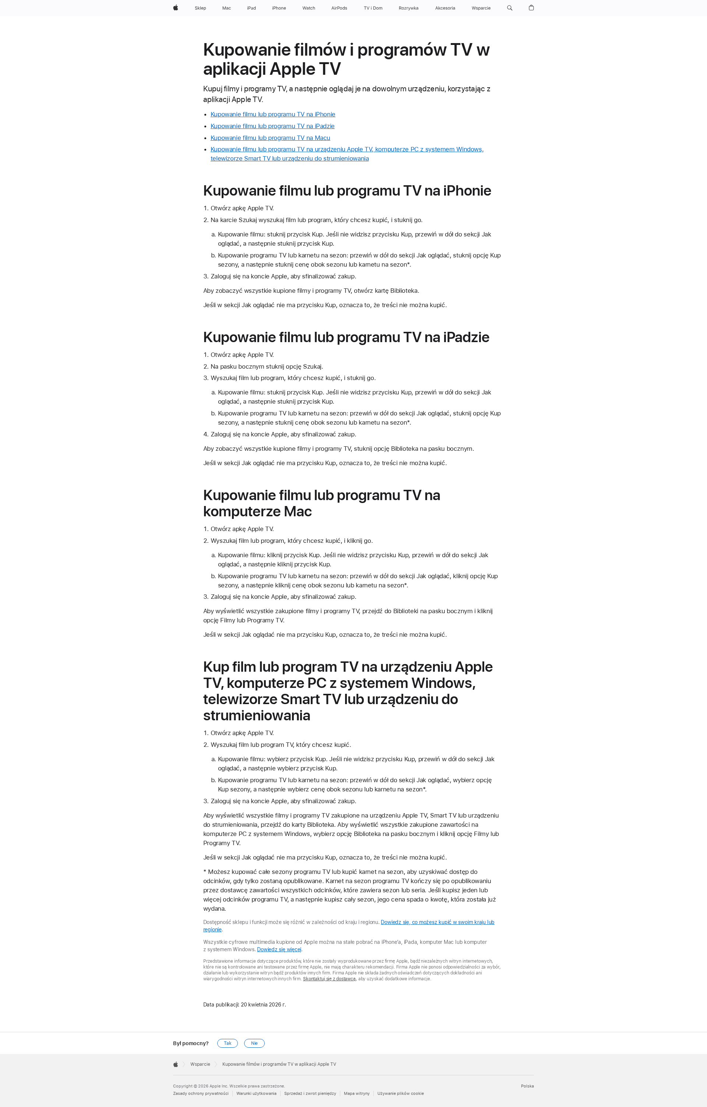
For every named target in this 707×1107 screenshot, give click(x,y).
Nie (254, 1043)
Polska (527, 1086)
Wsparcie (200, 1064)
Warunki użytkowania (256, 1093)
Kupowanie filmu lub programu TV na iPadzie (273, 126)
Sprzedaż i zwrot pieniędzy (310, 1093)
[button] (510, 8)
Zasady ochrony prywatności (201, 1093)
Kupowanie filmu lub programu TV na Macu (270, 137)
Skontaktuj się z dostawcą (329, 978)
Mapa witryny (357, 1093)
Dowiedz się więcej (279, 949)
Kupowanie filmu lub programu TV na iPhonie (273, 114)
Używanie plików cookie (400, 1093)
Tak (228, 1043)
